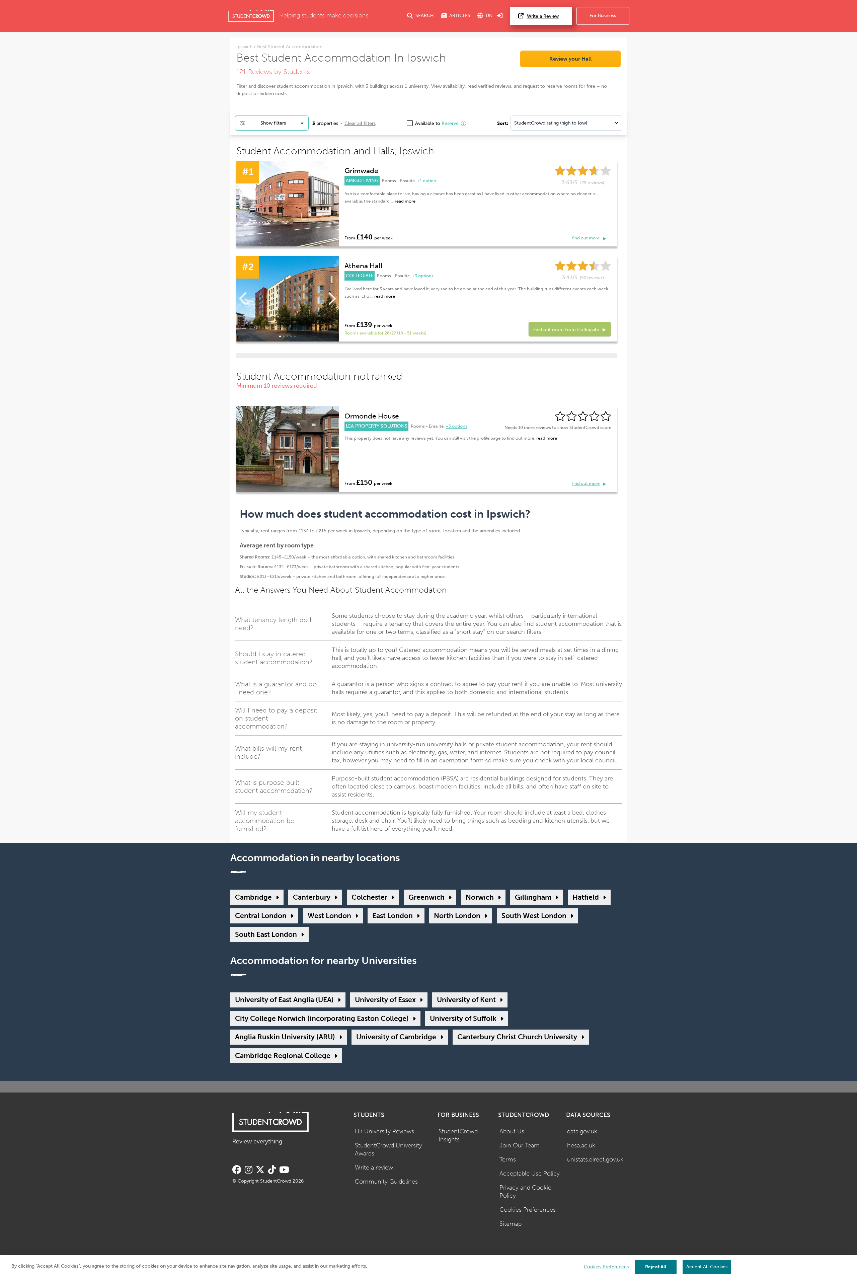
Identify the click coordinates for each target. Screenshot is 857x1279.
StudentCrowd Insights (458, 1135)
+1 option (426, 180)
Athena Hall (363, 266)
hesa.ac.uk (581, 1145)
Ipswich (245, 47)
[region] (428, 1267)
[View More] (287, 299)
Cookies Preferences (527, 1209)
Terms (507, 1159)
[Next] (331, 299)
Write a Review (543, 16)
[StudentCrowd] (251, 16)
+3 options (423, 276)
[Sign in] (500, 16)
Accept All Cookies (706, 1267)
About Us (511, 1131)
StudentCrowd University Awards (388, 1149)
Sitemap (510, 1223)
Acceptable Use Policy (529, 1173)
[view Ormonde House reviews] (287, 449)
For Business (603, 15)
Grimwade (361, 171)
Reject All (655, 1267)
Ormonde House (371, 416)
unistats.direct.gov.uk (595, 1159)
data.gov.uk (582, 1131)
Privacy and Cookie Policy (525, 1192)
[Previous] (244, 299)
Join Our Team (519, 1145)
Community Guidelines (386, 1181)
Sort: (502, 123)
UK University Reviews (384, 1131)
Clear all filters (360, 123)
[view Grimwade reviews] (287, 203)
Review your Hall (570, 59)
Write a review (374, 1167)
